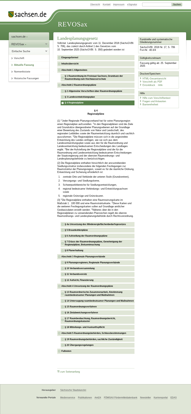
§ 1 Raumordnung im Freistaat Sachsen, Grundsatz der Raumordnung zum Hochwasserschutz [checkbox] (94, 77)
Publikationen (85, 397)
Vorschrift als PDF (152, 81)
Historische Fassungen (26, 78)
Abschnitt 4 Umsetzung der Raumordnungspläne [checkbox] (87, 286)
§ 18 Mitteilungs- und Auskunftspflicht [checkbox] (85, 327)
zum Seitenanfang (70, 371)
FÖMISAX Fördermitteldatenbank (120, 397)
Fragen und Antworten (154, 101)
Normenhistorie (22, 71)
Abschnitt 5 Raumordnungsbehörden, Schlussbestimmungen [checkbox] (93, 333)
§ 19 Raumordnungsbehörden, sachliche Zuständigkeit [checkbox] (94, 339)
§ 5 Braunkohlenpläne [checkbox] (76, 230)
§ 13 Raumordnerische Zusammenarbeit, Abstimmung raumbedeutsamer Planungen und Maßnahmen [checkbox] (93, 293)
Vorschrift (19, 58)
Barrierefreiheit (150, 104)
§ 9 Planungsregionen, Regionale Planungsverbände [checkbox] (92, 262)
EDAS (173, 397)
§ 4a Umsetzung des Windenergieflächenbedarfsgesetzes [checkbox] (95, 224)
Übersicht (95, 4)
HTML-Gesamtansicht (154, 78)
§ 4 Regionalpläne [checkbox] (74, 102)
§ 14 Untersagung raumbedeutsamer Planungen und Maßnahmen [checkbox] (99, 301)
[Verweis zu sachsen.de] (29, 14)
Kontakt (106, 4)
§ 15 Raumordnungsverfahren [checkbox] (81, 306)
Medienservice (67, 397)
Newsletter (145, 397)
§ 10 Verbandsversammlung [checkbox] (80, 268)
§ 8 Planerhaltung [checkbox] (74, 250)
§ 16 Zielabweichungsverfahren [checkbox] (81, 312)
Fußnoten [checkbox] (66, 351)
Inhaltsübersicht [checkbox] (70, 63)
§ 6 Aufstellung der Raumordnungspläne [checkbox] (86, 236)
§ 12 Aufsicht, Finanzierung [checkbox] (79, 280)
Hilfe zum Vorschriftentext (156, 98)
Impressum (118, 4)
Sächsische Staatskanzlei (73, 390)
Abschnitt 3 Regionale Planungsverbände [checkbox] (83, 256)
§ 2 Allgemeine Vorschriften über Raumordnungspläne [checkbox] (93, 91)
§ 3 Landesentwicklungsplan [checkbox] (80, 97)
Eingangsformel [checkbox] (69, 57)
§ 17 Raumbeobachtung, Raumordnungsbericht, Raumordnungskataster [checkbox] (90, 320)
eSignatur (132, 4)
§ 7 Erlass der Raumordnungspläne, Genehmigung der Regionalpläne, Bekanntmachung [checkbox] (93, 243)
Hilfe (160, 85)
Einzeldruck (149, 85)
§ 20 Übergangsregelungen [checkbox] (79, 345)
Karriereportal (161, 397)
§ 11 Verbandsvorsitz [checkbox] (76, 274)
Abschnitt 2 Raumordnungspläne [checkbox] (78, 85)
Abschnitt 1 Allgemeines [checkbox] (74, 70)
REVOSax (72, 24)
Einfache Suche (21, 51)
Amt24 (98, 397)
